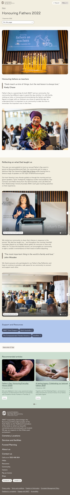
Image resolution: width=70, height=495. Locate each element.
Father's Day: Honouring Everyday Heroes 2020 (15, 384)
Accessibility (34, 491)
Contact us (7, 454)
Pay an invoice (7, 473)
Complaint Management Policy (50, 488)
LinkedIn (16, 480)
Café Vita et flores (29, 171)
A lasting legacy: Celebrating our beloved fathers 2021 (52, 384)
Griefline (37, 336)
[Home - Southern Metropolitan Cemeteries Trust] (8, 2)
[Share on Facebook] (11, 347)
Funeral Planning (9, 445)
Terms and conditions (18, 488)
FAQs (4, 460)
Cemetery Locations (11, 436)
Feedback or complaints (9, 491)
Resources (5, 463)
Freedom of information (32, 488)
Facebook (6, 480)
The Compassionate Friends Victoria (16, 336)
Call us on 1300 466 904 (11, 457)
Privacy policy (6, 488)
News (4, 8)
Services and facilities (11, 440)
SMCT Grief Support (10, 330)
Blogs (4, 476)
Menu (64, 3)
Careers (5, 470)
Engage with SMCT (23, 491)
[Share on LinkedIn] (13, 347)
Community (6, 467)
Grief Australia (27, 330)
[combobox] (18, 22)
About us (6, 449)
